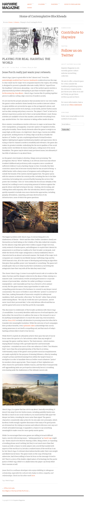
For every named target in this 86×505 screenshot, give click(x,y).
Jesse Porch (15, 67)
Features (54, 4)
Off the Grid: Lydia (9, 488)
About (29, 4)
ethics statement (75, 105)
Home (10, 22)
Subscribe (65, 129)
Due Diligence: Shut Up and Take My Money (15, 491)
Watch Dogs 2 (9, 480)
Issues (29, 7)
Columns (41, 4)
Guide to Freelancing (72, 4)
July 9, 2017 (5, 67)
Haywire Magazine (10, 5)
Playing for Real (32, 67)
